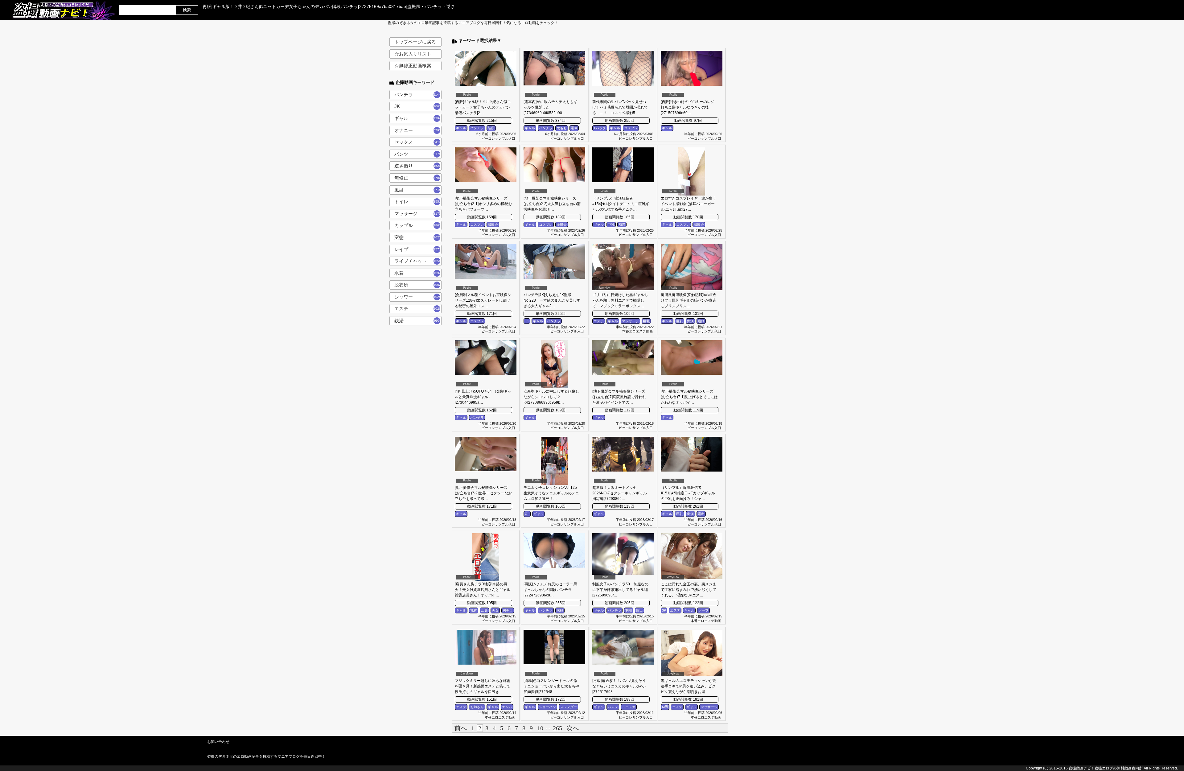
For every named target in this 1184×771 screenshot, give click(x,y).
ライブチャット (417, 261)
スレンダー (568, 707)
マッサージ (417, 213)
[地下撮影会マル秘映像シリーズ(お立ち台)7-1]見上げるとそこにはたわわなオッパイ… (689, 397)
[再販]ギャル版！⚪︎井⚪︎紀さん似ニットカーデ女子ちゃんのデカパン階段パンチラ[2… (483, 107)
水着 (417, 273)
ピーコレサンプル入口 (498, 138)
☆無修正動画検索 (412, 65)
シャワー (417, 296)
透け (701, 321)
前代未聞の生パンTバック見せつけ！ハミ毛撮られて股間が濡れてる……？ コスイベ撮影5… (620, 107)
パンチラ (418, 94)
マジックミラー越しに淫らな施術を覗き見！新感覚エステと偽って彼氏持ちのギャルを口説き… (482, 686)
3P (664, 610)
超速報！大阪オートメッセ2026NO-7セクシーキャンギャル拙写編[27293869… (619, 493)
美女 (495, 610)
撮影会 (493, 224)
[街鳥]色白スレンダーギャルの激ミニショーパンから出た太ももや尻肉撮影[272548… (551, 686)
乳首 (473, 610)
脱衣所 (417, 284)
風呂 (417, 189)
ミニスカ (628, 707)
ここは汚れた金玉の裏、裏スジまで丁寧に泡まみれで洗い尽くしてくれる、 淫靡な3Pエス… (688, 589)
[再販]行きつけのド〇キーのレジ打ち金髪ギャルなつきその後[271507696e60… (687, 107)
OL (527, 514)
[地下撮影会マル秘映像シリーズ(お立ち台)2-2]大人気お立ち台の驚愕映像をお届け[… (552, 204)
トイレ (417, 201)
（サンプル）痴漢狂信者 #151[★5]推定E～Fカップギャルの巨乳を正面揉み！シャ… (688, 493)
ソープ (703, 610)
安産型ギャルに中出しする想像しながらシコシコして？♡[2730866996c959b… (551, 397)
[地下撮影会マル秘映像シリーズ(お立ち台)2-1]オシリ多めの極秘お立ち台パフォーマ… (483, 204)
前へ (460, 728)
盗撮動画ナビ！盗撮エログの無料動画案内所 (1106, 768)
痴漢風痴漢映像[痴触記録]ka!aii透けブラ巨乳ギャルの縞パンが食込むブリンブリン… (688, 300)
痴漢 (622, 224)
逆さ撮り (417, 165)
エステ (417, 308)
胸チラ (508, 610)
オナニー (417, 130)
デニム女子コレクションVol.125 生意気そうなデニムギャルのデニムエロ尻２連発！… (551, 493)
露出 (701, 514)
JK (418, 106)
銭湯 (417, 320)
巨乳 (611, 224)
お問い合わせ (218, 742)
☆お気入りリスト (412, 53)
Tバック (600, 128)
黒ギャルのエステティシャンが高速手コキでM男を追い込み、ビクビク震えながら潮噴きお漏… (688, 686)
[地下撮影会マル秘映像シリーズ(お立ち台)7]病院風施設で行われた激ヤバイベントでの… (619, 397)
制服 (628, 610)
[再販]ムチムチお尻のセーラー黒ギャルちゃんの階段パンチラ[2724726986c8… (550, 589)
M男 (665, 707)
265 (557, 728)
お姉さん (477, 707)
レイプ (417, 249)
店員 (484, 610)
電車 (574, 128)
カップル (417, 225)
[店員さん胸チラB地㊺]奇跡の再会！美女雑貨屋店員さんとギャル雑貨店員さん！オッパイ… (482, 589)
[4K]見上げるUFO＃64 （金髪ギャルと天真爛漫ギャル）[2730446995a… (483, 397)
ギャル (417, 118)
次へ (572, 728)
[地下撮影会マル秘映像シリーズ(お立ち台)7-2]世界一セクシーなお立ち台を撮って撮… (483, 493)
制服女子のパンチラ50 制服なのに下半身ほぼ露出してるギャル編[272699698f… (620, 589)
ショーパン (547, 707)
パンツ (417, 154)
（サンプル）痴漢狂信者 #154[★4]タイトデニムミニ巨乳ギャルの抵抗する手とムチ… (620, 204)
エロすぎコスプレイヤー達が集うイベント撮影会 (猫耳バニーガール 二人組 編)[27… (688, 204)
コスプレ (631, 128)
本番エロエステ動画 (637, 331)
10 (540, 728)
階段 (491, 128)
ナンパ (507, 707)
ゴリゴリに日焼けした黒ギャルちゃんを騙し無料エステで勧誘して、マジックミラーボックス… (620, 300)
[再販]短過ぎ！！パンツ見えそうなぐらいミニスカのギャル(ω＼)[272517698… (619, 686)
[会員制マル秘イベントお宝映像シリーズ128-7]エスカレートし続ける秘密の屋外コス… (483, 300)
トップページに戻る (415, 41)
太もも (562, 128)
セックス (417, 142)
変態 (417, 237)
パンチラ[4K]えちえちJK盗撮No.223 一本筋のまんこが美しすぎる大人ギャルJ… (552, 300)
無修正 (417, 177)
